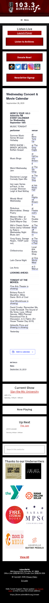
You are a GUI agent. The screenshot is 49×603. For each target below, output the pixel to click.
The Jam (24, 425)
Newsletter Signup (24, 77)
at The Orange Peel (35, 241)
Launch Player (24, 32)
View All (24, 557)
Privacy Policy (32, 577)
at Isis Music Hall (34, 187)
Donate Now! (24, 57)
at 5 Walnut (35, 267)
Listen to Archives (24, 41)
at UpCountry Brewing (35, 158)
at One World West (35, 260)
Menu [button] (26, 20)
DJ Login (24, 580)
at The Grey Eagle (35, 147)
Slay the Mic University (24, 391)
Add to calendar (23, 351)
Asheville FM (24, 7)
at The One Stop (35, 178)
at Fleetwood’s (35, 210)
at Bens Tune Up (34, 138)
